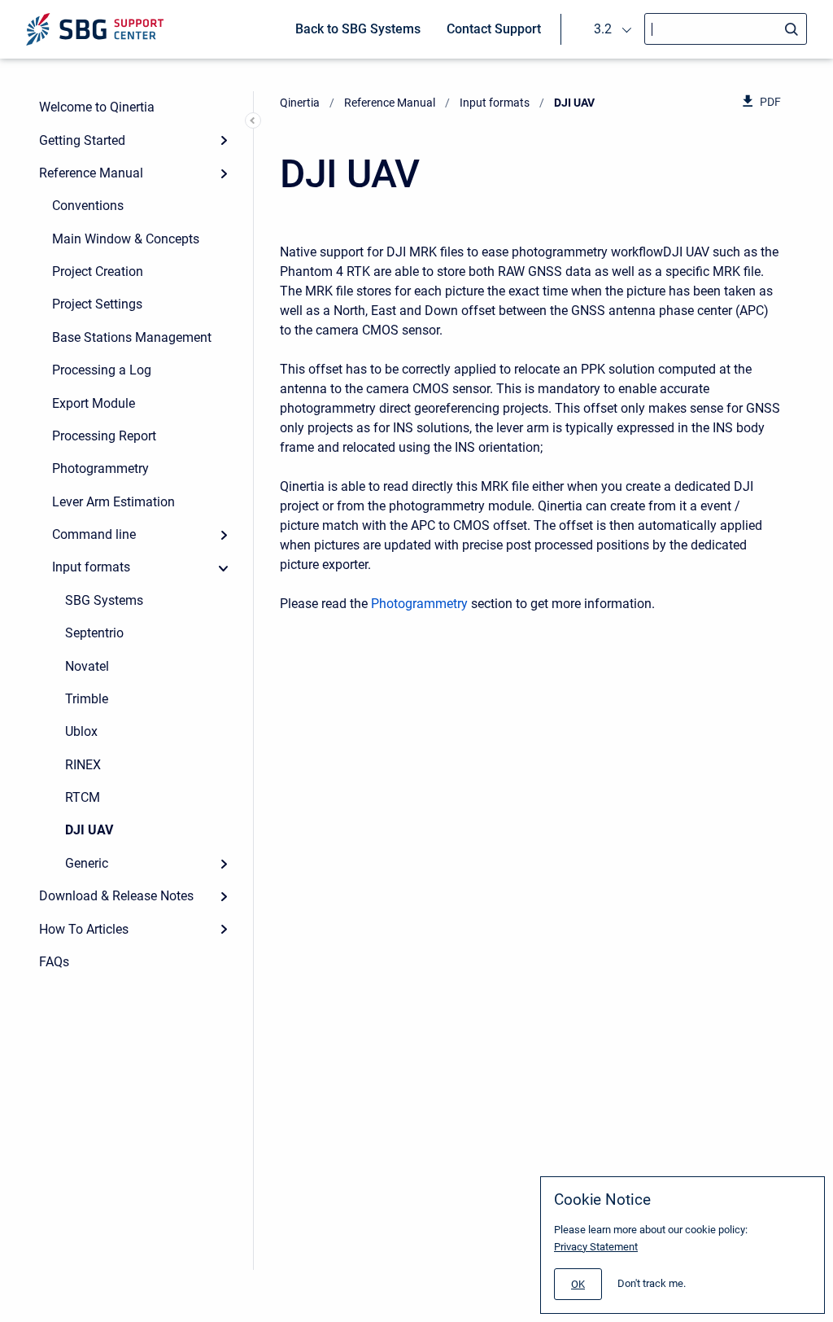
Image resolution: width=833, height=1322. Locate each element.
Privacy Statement (596, 1247)
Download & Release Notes (116, 896)
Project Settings (97, 304)
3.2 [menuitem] (603, 29)
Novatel (87, 666)
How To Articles (84, 929)
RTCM (82, 797)
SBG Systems (104, 600)
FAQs (54, 962)
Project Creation (97, 271)
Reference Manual (91, 173)
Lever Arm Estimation (113, 502)
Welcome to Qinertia (97, 107)
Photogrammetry (100, 468)
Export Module (93, 403)
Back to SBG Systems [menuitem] (358, 29)
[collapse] (223, 567)
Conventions (88, 205)
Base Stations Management (132, 337)
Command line (94, 534)
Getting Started (82, 140)
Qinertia (300, 102)
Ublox (81, 731)
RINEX (83, 765)
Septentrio (94, 633)
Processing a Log (101, 370)
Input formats (91, 567)
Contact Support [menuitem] (494, 29)
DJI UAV (89, 830)
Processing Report (104, 436)
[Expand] (223, 140)
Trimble (86, 699)
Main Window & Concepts (125, 239)
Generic (86, 863)
